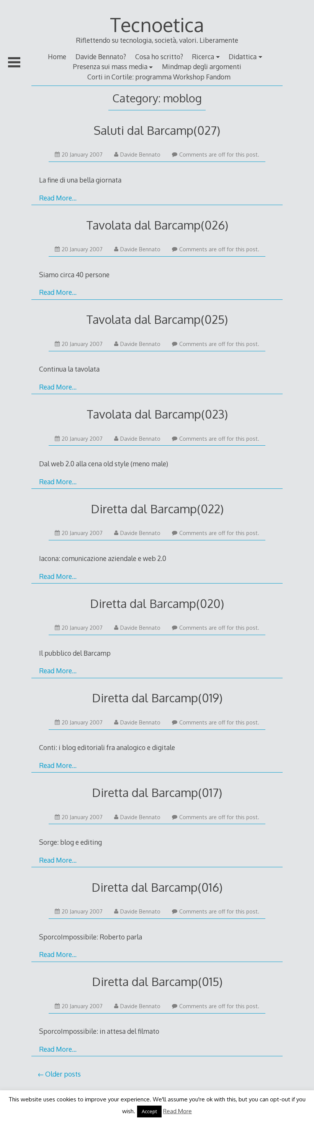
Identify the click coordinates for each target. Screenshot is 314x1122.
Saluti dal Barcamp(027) (157, 130)
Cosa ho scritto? (159, 56)
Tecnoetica (157, 24)
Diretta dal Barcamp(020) (157, 603)
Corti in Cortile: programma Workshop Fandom (159, 77)
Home (57, 56)
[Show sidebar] (14, 62)
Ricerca (203, 56)
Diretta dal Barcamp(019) (157, 697)
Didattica (243, 56)
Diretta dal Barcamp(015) (157, 981)
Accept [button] (149, 1111)
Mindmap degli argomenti (201, 66)
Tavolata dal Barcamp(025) (157, 319)
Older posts (63, 1074)
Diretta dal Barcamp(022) (157, 508)
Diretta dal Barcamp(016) (157, 886)
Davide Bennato (140, 154)
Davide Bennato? (100, 56)
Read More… (58, 198)
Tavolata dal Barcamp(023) (157, 413)
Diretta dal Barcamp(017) (157, 792)
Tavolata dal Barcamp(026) (157, 224)
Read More (177, 1111)
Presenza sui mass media (110, 66)
